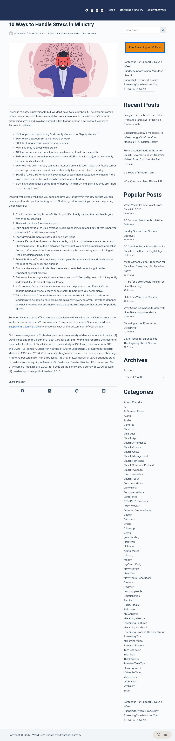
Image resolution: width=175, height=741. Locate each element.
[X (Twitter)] (92, 10)
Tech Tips (129, 654)
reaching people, (133, 591)
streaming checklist (135, 618)
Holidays (129, 546)
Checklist (129, 429)
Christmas (130, 434)
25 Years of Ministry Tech (139, 172)
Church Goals (131, 452)
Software (129, 609)
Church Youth (131, 479)
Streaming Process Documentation (144, 632)
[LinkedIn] (103, 391)
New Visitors (131, 569)
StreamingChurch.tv (131, 10)
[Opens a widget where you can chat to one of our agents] (162, 735)
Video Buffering (133, 672)
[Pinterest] (76, 391)
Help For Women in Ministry (140, 297)
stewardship (131, 614)
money (128, 560)
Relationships (132, 596)
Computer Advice (134, 492)
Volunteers (89, 33)
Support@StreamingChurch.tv (26, 326)
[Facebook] (86, 10)
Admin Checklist (133, 402)
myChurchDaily (132, 564)
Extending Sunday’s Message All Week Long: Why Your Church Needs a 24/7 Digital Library (143, 137)
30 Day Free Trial (156, 10)
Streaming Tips (133, 636)
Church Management (136, 456)
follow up (129, 528)
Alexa (127, 416)
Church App (130, 438)
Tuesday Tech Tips (134, 663)
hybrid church (131, 551)
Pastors (55, 33)
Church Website (133, 470)
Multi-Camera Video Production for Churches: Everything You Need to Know (144, 266)
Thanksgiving (131, 659)
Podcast (129, 587)
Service (128, 600)
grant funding (131, 537)
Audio (127, 420)
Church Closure (132, 447)
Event (127, 524)
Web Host (130, 681)
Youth (127, 691)
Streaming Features (135, 623)
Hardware (130, 542)
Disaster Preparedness (137, 510)
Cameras (129, 425)
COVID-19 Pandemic (136, 501)
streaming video (133, 641)
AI (125, 407)
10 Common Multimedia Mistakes (144, 220)
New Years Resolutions (138, 578)
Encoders (129, 519)
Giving (127, 533)
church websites (133, 474)
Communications (133, 483)
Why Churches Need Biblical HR (143, 181)
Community (130, 488)
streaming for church (135, 627)
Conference (130, 497)
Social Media (131, 605)
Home (112, 10)
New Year (129, 573)
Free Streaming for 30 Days (145, 47)
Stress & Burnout (71, 33)
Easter (128, 515)
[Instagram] (102, 10)
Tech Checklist (132, 650)
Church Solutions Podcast (139, 465)
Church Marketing (134, 461)
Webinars (129, 686)
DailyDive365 (132, 506)
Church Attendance (135, 443)
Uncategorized (132, 668)
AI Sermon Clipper (134, 411)
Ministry (128, 555)
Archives (129, 370)
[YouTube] (97, 10)
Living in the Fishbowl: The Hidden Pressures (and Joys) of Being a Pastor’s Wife (144, 119)
